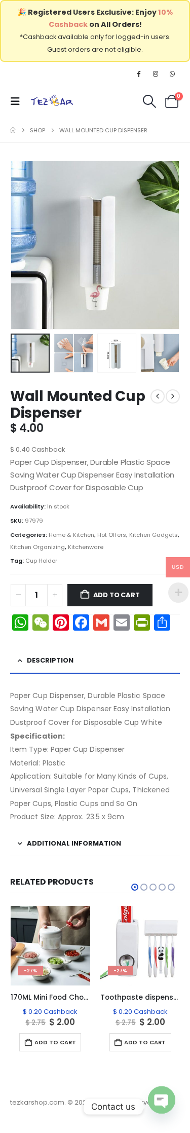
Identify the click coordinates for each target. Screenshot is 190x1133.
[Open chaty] (161, 1101)
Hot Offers (111, 535)
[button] (18, 101)
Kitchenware (85, 547)
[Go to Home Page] (13, 130)
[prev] (157, 396)
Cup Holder (41, 561)
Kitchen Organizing (37, 547)
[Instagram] (155, 73)
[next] (173, 396)
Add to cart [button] (55, 1042)
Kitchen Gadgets (153, 535)
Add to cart (116, 595)
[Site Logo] (52, 101)
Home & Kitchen (71, 535)
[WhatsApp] (172, 73)
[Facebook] (138, 73)
